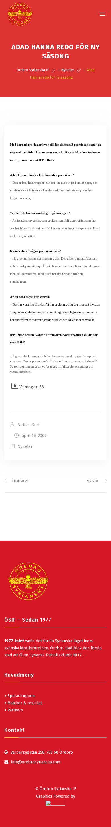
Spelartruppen (20, 696)
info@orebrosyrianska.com (35, 762)
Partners (13, 710)
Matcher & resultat (23, 703)
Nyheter (25, 446)
